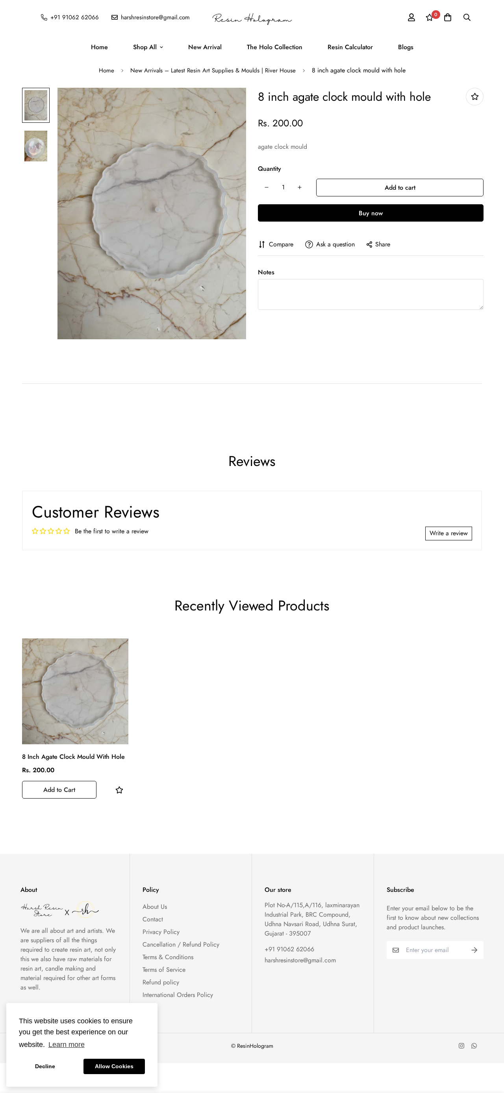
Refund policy (161, 982)
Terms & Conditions (168, 957)
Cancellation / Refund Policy (181, 944)
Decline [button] (45, 1066)
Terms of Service (164, 969)
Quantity (269, 168)
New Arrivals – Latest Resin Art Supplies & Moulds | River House (213, 70)
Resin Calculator (350, 47)
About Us (155, 906)
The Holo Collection (274, 47)
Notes (266, 272)
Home (99, 47)
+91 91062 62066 (289, 949)
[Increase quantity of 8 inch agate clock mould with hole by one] (299, 187)
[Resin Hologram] (252, 17)
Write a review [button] (449, 533)
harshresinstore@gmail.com (300, 960)
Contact (153, 919)
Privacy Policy (161, 931)
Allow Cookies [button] (114, 1066)
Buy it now (371, 213)
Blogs (405, 47)
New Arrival (205, 47)
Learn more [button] (66, 1045)
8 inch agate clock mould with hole (73, 756)
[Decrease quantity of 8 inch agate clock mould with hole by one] (266, 187)
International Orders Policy (178, 994)
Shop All (145, 47)
